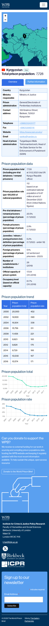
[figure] (24, 386)
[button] (24, 36)
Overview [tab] (12, 81)
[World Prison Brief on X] (5, 548)
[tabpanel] (24, 260)
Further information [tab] (36, 81)
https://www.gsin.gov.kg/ (31, 132)
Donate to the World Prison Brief (18, 471)
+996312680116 (27, 127)
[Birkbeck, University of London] (13, 557)
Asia (26, 70)
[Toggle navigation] (43, 5)
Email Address (11, 594)
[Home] (7, 5)
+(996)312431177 (27, 123)
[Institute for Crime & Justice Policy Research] (13, 565)
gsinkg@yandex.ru (28, 136)
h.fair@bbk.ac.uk (10, 542)
